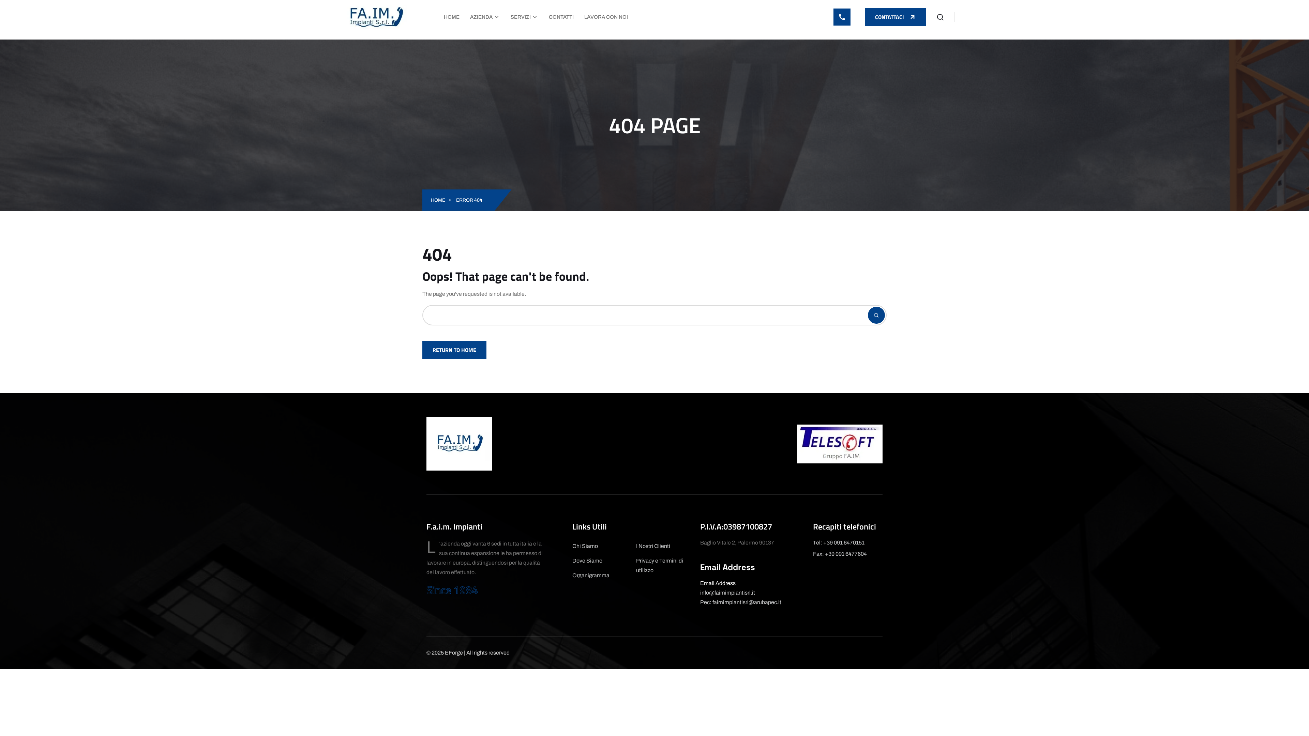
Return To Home (454, 350)
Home (452, 17)
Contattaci (889, 17)
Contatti (561, 17)
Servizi (521, 17)
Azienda (481, 17)
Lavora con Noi (606, 17)
